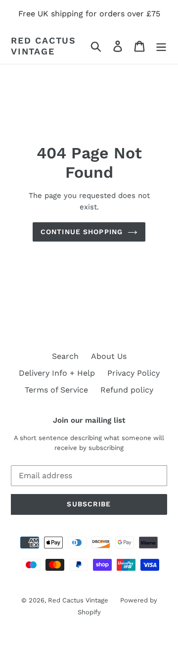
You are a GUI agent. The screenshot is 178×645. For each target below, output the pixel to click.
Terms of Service (56, 390)
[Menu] (161, 46)
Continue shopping (82, 232)
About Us (109, 356)
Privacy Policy (133, 373)
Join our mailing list (89, 420)
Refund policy (126, 390)
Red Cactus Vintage (43, 45)
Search (65, 356)
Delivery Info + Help (57, 373)
